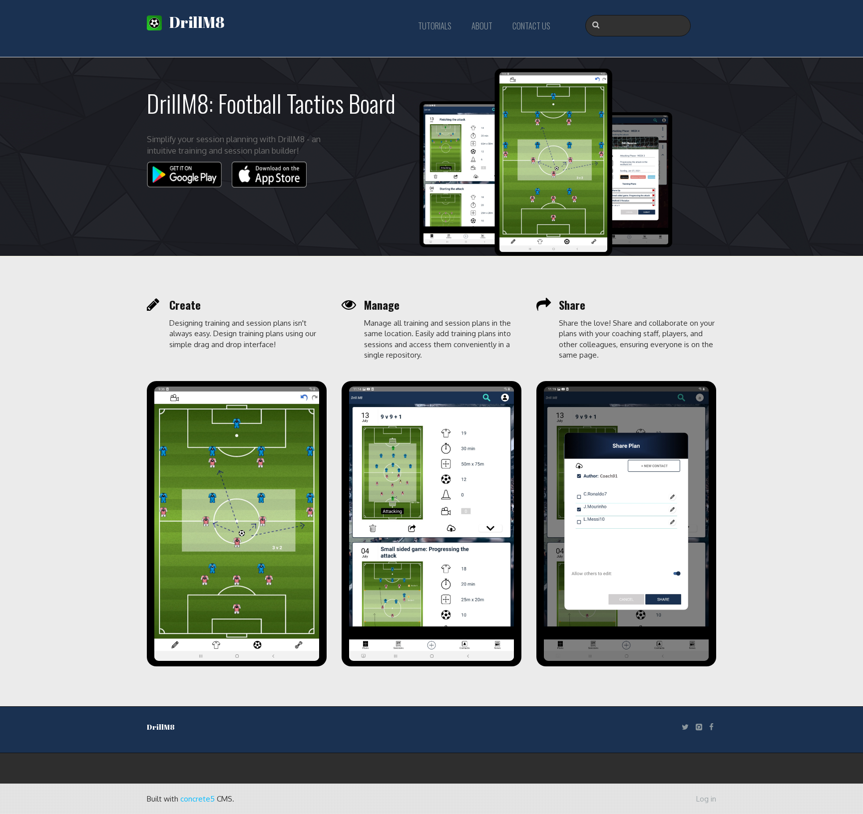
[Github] (699, 727)
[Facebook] (711, 727)
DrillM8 (194, 22)
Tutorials (434, 25)
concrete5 (197, 799)
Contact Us (531, 25)
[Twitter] (685, 727)
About (481, 25)
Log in (706, 799)
